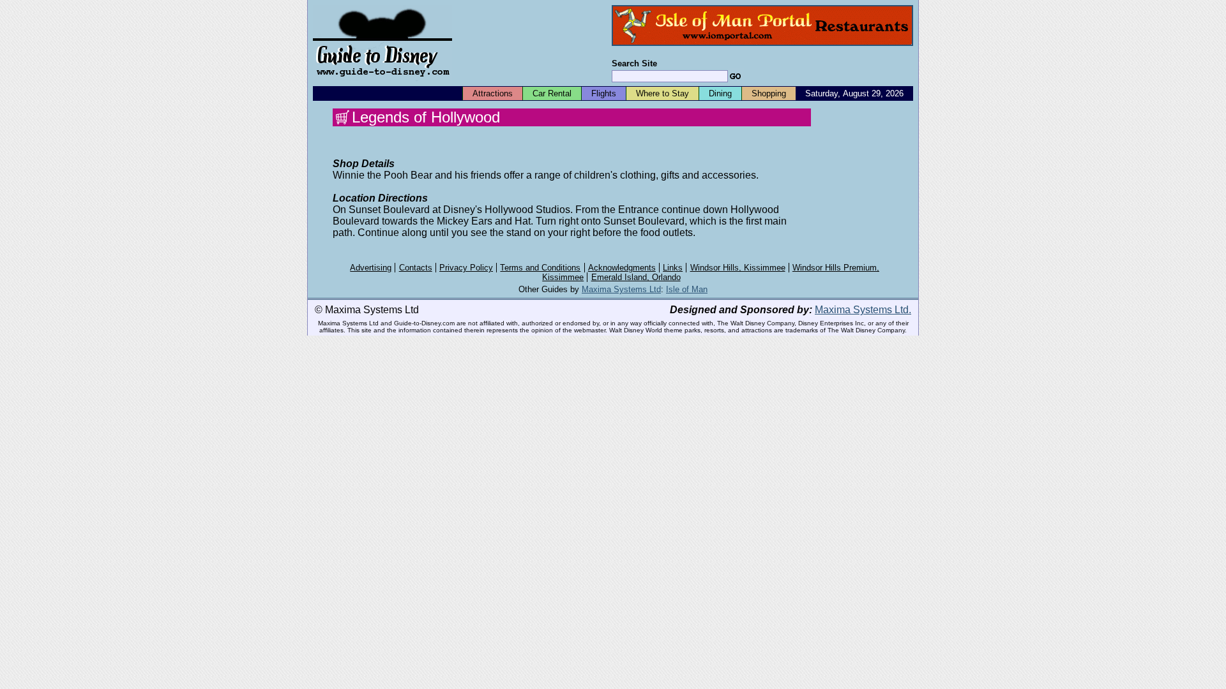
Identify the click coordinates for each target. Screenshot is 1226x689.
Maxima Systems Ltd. (863, 309)
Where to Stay (662, 93)
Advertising (370, 267)
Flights (603, 93)
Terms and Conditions (540, 267)
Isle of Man (687, 289)
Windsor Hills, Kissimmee (737, 267)
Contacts (415, 267)
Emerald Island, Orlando (636, 277)
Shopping (769, 93)
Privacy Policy (466, 267)
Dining (720, 93)
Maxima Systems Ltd (621, 289)
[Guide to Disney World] (382, 82)
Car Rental (552, 93)
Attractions (493, 93)
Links (673, 267)
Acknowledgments (622, 267)
